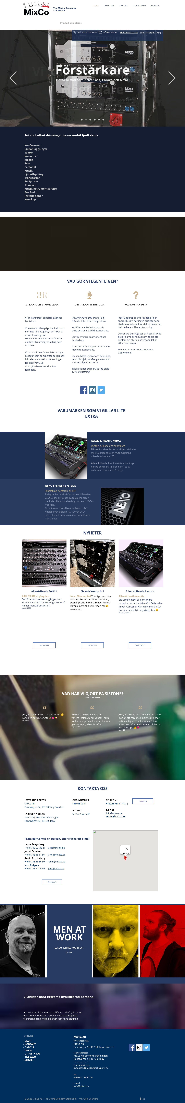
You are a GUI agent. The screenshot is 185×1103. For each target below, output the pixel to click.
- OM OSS (28, 1047)
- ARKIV (27, 1050)
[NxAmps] (86, 119)
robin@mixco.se (56, 861)
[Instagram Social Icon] (92, 390)
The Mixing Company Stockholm (64, 9)
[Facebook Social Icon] (83, 390)
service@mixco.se (115, 816)
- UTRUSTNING (31, 1053)
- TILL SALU (29, 1056)
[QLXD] (95, 119)
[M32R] (90, 119)
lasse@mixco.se (56, 847)
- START (27, 1041)
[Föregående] (13, 78)
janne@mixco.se (56, 854)
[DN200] (99, 119)
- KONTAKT (29, 1044)
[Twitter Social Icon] (101, 390)
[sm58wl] (103, 119)
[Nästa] (172, 78)
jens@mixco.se (56, 868)
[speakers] (82, 119)
